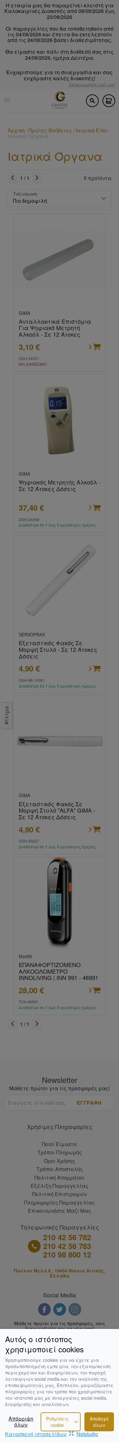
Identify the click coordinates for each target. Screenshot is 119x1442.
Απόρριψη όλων (21, 1421)
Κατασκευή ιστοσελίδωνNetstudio (51, 1434)
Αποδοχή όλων (99, 1421)
